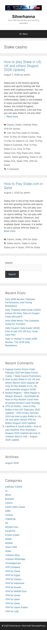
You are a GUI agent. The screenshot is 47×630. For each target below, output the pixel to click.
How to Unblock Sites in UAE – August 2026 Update (22, 436)
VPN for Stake (32, 247)
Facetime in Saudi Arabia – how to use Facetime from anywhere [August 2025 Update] (23, 429)
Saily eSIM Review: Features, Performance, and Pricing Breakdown (20, 302)
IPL (6, 523)
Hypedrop (10, 519)
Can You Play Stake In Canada (23, 133)
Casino (10, 124)
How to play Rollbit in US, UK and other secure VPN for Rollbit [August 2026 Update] (23, 419)
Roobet (9, 543)
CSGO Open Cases (15, 507)
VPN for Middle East (16, 591)
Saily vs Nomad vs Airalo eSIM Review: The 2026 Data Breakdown (21, 342)
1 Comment (13, 169)
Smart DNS (11, 547)
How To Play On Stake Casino (19, 136)
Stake (18, 124)
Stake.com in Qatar (14, 247)
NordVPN (10, 531)
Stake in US (36, 157)
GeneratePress (38, 625)
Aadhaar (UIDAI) (13, 486)
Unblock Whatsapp (15, 559)
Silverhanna (23, 16)
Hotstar (9, 515)
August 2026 (12, 463)
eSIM (7, 511)
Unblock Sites (30, 124)
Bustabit (9, 499)
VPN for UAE (12, 611)
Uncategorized (13, 563)
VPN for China (12, 571)
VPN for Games (12, 128)
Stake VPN (22, 161)
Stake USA (9, 161)
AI (6, 491)
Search (9, 262)
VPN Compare (12, 567)
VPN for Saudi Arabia (16, 607)
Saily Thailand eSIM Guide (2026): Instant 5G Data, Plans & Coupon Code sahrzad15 (23, 313)
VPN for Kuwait (13, 587)
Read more (12, 116)
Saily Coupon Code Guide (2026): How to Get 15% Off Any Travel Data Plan (22, 331)
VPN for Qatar (30, 239)
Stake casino (13, 243)
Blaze (8, 494)
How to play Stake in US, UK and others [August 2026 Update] (23, 66)
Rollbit (8, 539)
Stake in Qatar (29, 243)
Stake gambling (20, 157)
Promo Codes (12, 535)
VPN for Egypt (12, 575)
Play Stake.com (25, 153)
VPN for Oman (12, 595)
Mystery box (11, 527)
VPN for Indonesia (14, 583)
